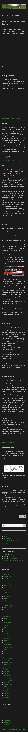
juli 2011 (5, 629)
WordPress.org (7, 724)
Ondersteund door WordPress (18, 729)
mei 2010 (5, 655)
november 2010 (7, 644)
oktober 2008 (6, 682)
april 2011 (5, 635)
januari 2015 (6, 572)
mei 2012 (5, 613)
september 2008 (7, 684)
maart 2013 (6, 594)
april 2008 (6, 693)
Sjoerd (5, 556)
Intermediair (5, 460)
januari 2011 (6, 640)
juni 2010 (5, 653)
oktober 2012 (6, 604)
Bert (11, 312)
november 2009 (7, 658)
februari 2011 (6, 638)
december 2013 (7, 580)
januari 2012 (6, 618)
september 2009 (7, 662)
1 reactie (17, 70)
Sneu (4, 166)
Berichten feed (7, 720)
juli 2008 (5, 688)
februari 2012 (6, 616)
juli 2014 (5, 578)
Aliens (5, 486)
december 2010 (7, 642)
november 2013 (7, 582)
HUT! (4, 224)
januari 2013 (6, 598)
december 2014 (7, 574)
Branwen (13, 70)
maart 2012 (6, 614)
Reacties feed (6, 722)
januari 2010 (6, 657)
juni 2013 (5, 589)
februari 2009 (7, 675)
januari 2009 (6, 677)
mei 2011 (5, 633)
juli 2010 (5, 651)
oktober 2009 (6, 660)
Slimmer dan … (9, 448)
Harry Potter (8, 75)
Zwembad (5, 536)
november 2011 (7, 622)
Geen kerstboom (7, 538)
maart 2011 (6, 636)
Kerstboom (6, 544)
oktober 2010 (6, 646)
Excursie (5, 542)
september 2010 (7, 647)
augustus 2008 (7, 686)
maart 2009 (6, 673)
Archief (5, 708)
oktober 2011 (6, 624)
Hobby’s (6, 323)
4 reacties (18, 118)
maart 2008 (6, 695)
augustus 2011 (7, 627)
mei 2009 (5, 669)
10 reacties (17, 218)
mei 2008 (5, 691)
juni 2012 (5, 611)
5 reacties (17, 370)
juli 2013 (5, 587)
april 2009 (6, 671)
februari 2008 (7, 697)
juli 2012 (5, 609)
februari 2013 (6, 596)
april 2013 (6, 593)
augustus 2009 (7, 664)
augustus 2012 (7, 607)
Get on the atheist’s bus (13, 241)
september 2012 (7, 605)
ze (10, 490)
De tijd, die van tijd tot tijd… (10, 540)
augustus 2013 (7, 585)
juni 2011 (5, 631)
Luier (4, 124)
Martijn (5, 554)
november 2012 (7, 602)
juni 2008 (5, 690)
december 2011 (7, 620)
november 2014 (7, 576)
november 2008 (7, 680)
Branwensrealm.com (6, 729)
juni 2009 (5, 668)
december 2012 (7, 600)
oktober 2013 (6, 583)
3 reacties (18, 160)
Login (5, 718)
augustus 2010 (7, 649)
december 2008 (7, 679)
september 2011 (7, 625)
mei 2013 (5, 591)
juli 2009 (5, 666)
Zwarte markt (8, 376)
